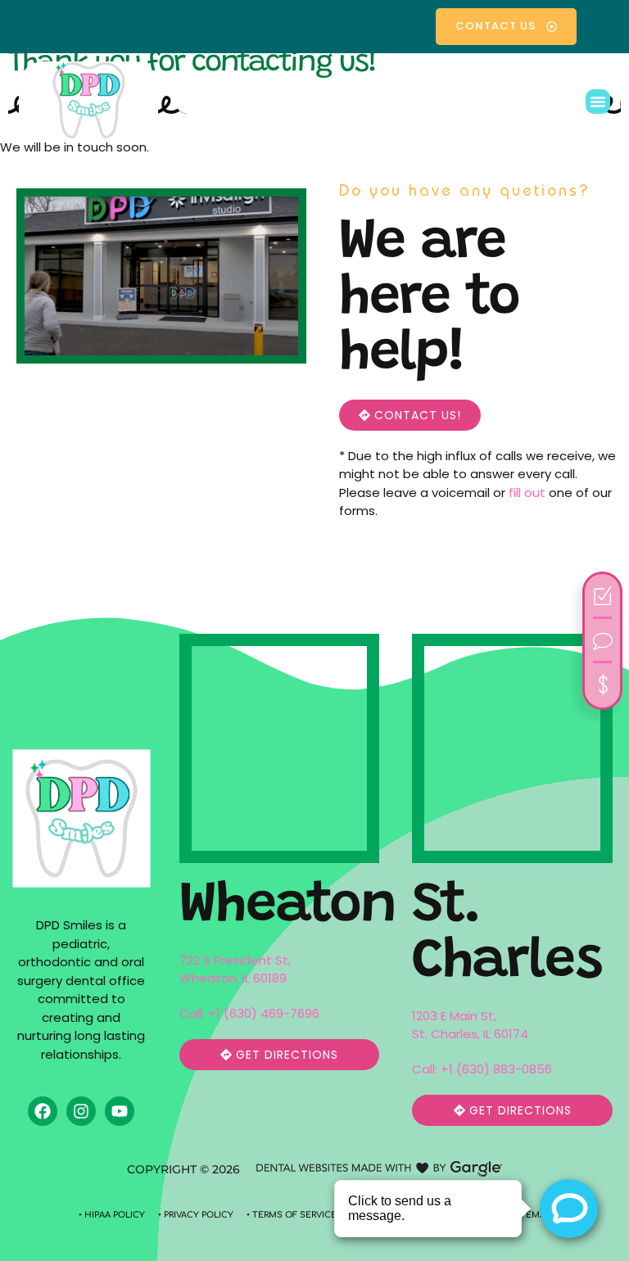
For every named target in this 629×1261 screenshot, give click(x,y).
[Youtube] (119, 1111)
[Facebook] (42, 1111)
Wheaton (287, 907)
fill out (527, 492)
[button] (598, 101)
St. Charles (507, 935)
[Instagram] (81, 1111)
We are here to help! (429, 299)
